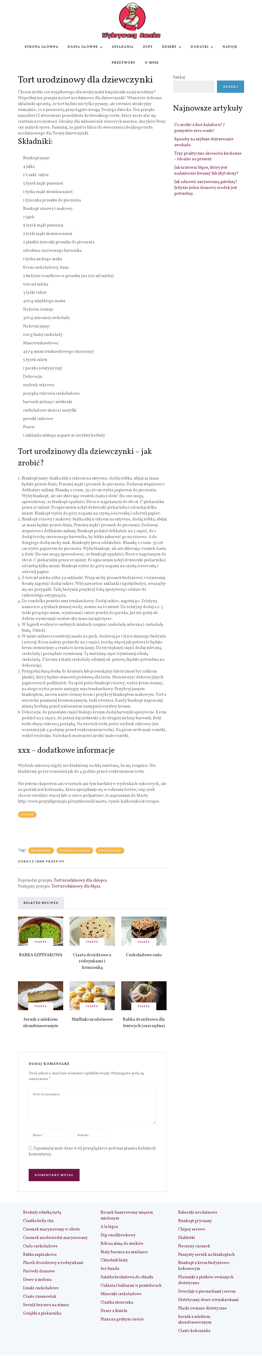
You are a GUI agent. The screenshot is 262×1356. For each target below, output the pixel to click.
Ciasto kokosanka (194, 1331)
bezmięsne (41, 850)
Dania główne (83, 47)
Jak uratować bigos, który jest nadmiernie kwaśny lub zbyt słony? (206, 170)
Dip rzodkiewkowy (118, 1235)
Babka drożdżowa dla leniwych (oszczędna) (144, 1023)
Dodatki (200, 47)
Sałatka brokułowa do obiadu (127, 1277)
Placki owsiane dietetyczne (202, 1308)
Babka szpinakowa (40, 1255)
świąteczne (110, 850)
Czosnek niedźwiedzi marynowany (55, 1238)
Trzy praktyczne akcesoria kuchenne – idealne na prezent (208, 156)
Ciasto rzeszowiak (39, 1297)
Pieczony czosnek (194, 1246)
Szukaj (179, 77)
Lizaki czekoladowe (41, 1288)
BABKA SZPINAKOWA (40, 955)
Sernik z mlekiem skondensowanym (40, 1023)
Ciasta (27, 814)
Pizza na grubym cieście (122, 1319)
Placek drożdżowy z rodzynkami (53, 1263)
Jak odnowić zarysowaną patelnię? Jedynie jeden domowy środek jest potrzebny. (205, 188)
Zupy (148, 47)
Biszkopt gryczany (195, 1221)
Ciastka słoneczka (117, 1302)
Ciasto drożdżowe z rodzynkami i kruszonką (92, 961)
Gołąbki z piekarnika (42, 1313)
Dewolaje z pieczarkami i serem (207, 1291)
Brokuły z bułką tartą (42, 1212)
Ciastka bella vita (38, 1221)
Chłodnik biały (114, 1260)
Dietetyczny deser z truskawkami (208, 1300)
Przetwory (124, 63)
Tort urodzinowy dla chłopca (80, 880)
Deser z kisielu (114, 1311)
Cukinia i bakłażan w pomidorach (131, 1286)
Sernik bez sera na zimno (46, 1305)
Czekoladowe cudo (144, 955)
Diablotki (186, 1238)
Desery (169, 47)
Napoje (230, 47)
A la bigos (109, 1227)
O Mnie (152, 63)
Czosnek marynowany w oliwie (51, 1229)
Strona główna (42, 47)
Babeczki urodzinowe (197, 1212)
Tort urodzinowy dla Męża (75, 886)
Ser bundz (110, 1269)
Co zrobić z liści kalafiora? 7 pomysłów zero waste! (199, 128)
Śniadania (123, 47)
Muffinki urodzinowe (92, 1019)
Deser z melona (37, 1280)
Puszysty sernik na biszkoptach (206, 1255)
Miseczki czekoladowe (121, 1294)
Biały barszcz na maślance (124, 1252)
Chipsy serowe (191, 1229)
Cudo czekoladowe (40, 1246)
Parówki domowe (39, 1271)
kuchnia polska (75, 850)
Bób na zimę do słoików (122, 1244)
